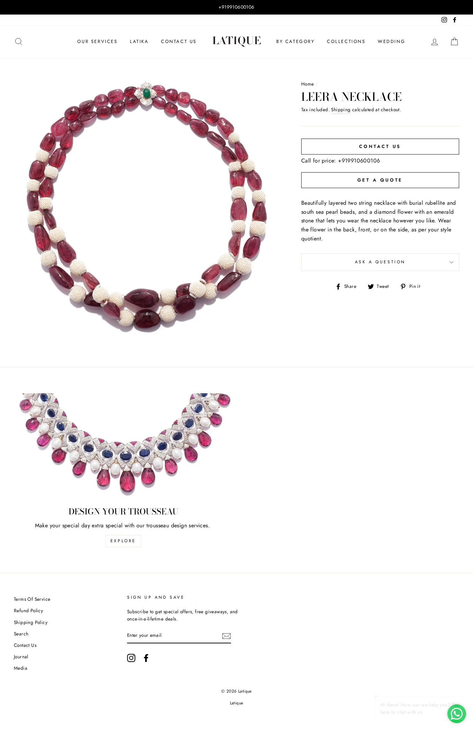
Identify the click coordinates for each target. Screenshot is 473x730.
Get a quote (380, 180)
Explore (123, 541)
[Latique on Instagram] (131, 658)
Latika (139, 41)
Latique (236, 703)
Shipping (340, 109)
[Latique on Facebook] (146, 658)
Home (307, 83)
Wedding (391, 41)
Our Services (97, 41)
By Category (295, 41)
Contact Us (179, 41)
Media (20, 668)
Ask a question (380, 262)
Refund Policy (28, 610)
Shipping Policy (30, 622)
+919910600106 (359, 161)
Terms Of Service (32, 599)
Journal (21, 656)
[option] (236, 7)
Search (21, 633)
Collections (346, 41)
